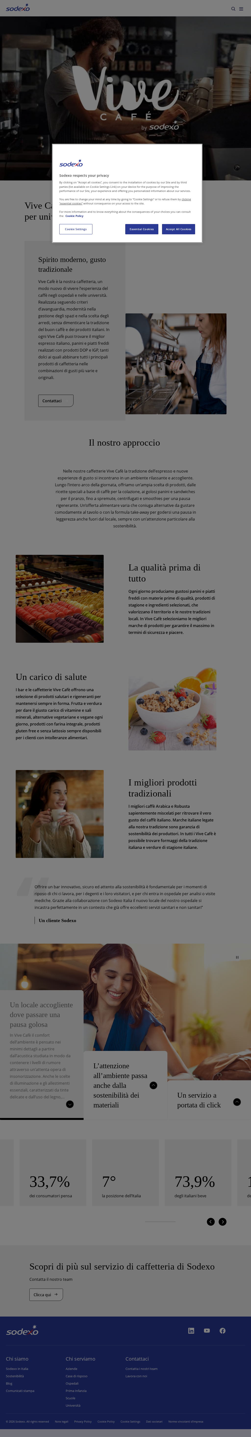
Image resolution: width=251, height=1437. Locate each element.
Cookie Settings (76, 229)
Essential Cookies (142, 229)
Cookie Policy (74, 216)
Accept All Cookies (178, 229)
